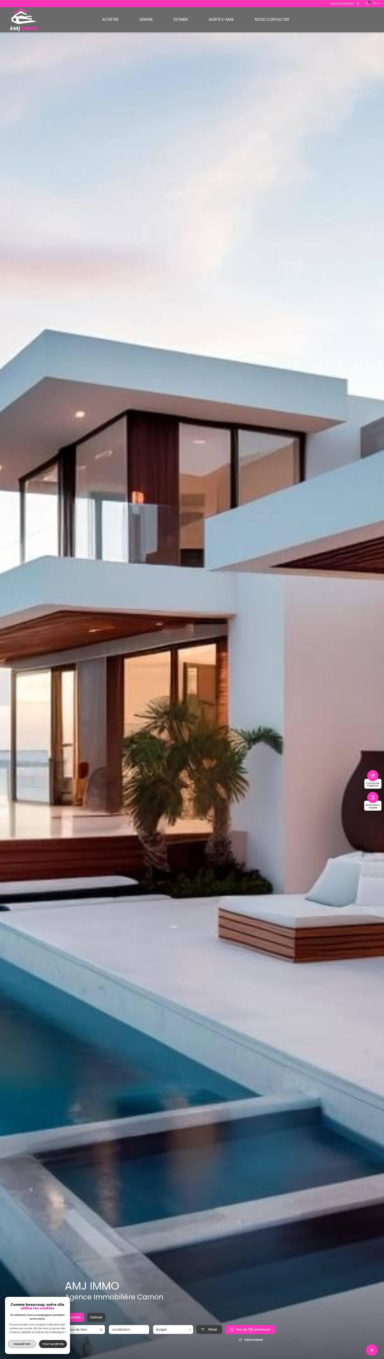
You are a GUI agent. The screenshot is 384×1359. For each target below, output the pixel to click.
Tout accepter (53, 1344)
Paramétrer (22, 1344)
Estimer (96, 1317)
